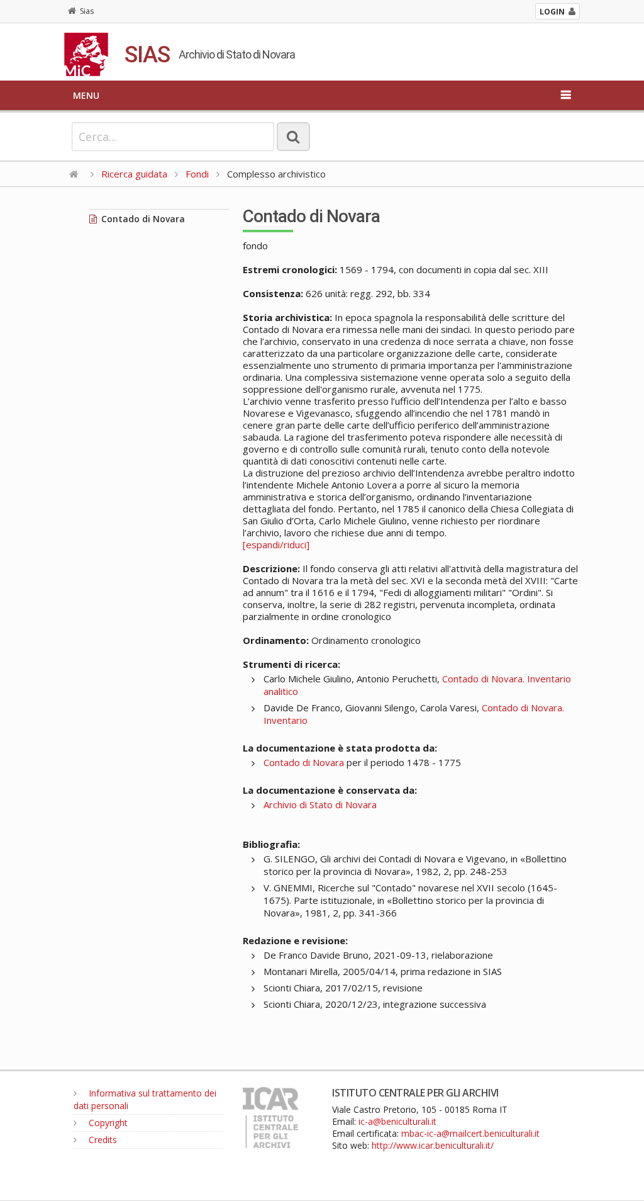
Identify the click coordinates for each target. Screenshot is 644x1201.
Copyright (107, 1123)
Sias (87, 11)
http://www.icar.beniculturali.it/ (433, 1145)
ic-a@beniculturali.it (397, 1121)
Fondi (197, 173)
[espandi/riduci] (276, 544)
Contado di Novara (142, 219)
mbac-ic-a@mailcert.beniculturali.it (470, 1133)
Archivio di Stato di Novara (320, 804)
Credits (101, 1140)
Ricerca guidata (134, 173)
